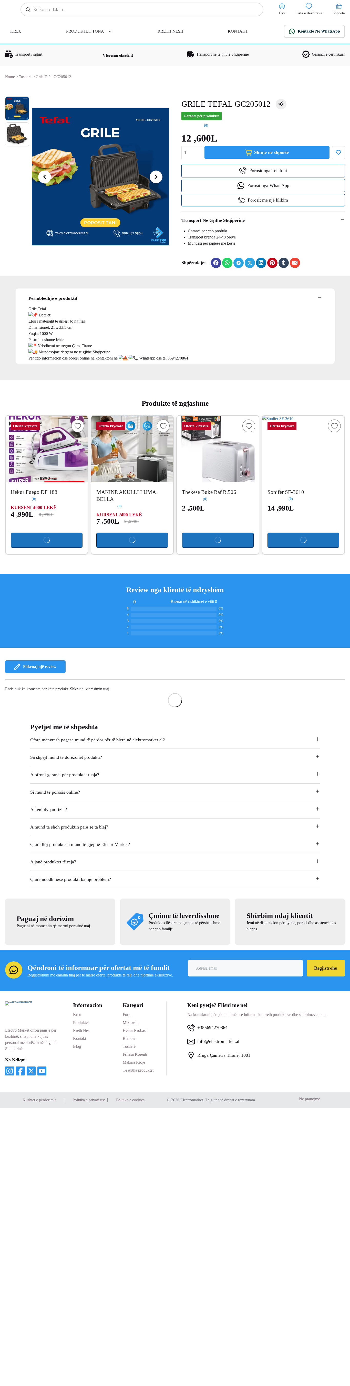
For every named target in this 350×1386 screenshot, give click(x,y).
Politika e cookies (130, 1100)
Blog (77, 1046)
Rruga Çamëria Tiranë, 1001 (223, 1055)
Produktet (81, 1022)
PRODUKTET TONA (85, 31)
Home (10, 77)
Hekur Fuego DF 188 (34, 492)
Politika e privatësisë (89, 1100)
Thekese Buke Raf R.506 (209, 492)
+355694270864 (212, 1027)
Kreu (77, 1014)
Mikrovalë (131, 1022)
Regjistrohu (325, 968)
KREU (16, 31)
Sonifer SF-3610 (285, 492)
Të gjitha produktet (138, 1070)
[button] (263, 220)
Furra (127, 1014)
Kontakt (79, 1038)
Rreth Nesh (82, 1030)
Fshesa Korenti (135, 1054)
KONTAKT (238, 31)
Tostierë (25, 77)
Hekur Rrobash (135, 1030)
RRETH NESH (170, 31)
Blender (129, 1038)
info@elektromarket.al (218, 1041)
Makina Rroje (134, 1062)
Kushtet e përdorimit (39, 1100)
